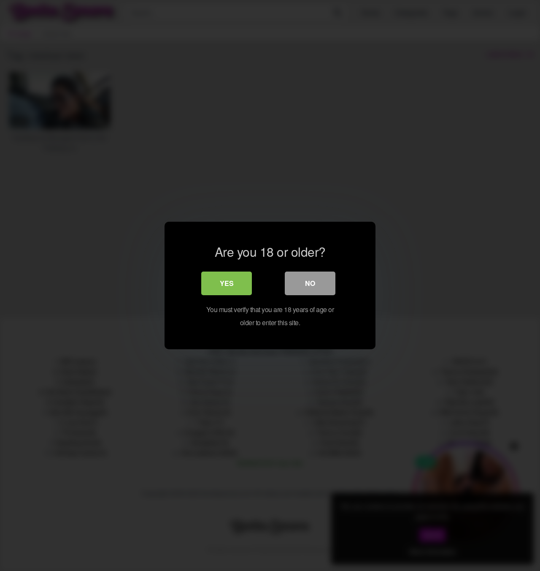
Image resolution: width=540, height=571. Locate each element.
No (310, 283)
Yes (227, 283)
